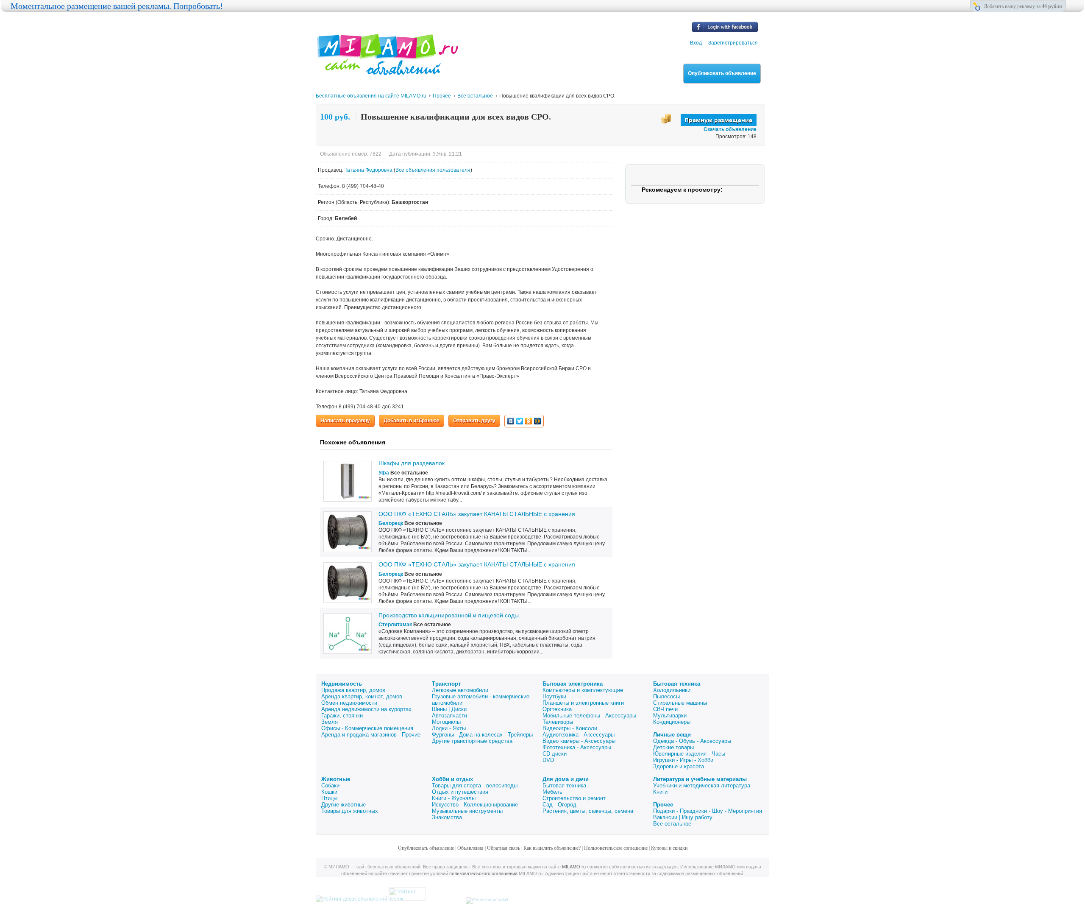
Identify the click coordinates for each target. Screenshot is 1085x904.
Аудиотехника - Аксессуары (578, 734)
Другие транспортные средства (472, 741)
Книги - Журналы (454, 798)
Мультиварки (670, 715)
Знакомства (447, 817)
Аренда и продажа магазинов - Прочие (370, 734)
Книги (660, 792)
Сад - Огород (559, 804)
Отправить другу (474, 421)
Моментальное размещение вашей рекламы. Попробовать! (117, 6)
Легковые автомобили (460, 690)
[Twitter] (519, 421)
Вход (696, 43)
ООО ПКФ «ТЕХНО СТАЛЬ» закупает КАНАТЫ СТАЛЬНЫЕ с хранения (476, 514)
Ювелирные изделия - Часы (689, 754)
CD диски (554, 754)
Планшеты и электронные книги (583, 703)
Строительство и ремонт (574, 798)
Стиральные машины (680, 703)
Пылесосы (666, 696)
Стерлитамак (395, 625)
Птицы (329, 798)
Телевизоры (557, 722)
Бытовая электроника (572, 684)
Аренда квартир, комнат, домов (361, 696)
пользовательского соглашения (483, 873)
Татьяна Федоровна (369, 170)
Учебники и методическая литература (701, 785)
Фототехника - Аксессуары (576, 747)
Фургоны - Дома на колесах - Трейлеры (482, 734)
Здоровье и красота (678, 766)
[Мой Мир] (537, 421)
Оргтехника (557, 709)
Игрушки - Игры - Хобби (683, 760)
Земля (329, 722)
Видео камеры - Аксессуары (578, 741)
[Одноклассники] (528, 421)
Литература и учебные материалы (700, 779)
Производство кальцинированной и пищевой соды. (449, 615)
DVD (548, 760)
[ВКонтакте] (510, 421)
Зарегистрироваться (733, 43)
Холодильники (671, 690)
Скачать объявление (730, 129)
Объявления (470, 848)
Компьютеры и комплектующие (582, 690)
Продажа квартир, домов (353, 690)
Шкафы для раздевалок (411, 463)
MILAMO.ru (574, 866)
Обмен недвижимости (349, 703)
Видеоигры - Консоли (569, 728)
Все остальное (672, 823)
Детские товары (673, 747)
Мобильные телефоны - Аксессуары (589, 715)
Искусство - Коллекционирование (475, 804)
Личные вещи (672, 734)
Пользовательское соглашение (616, 848)
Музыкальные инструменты (467, 811)
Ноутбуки (554, 696)
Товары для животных (349, 811)
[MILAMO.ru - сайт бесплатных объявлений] (387, 69)
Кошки (329, 792)
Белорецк (390, 523)
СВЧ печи (665, 709)
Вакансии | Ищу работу (682, 817)
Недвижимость (341, 684)
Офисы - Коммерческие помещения (367, 728)
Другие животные (343, 804)
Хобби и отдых (452, 779)
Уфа (383, 473)
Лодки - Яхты (449, 728)
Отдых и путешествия (460, 792)
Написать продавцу (345, 421)
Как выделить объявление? (552, 848)
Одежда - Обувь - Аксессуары (692, 741)
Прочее (663, 804)
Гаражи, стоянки (342, 715)
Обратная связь (503, 848)
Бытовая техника (676, 684)
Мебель (552, 792)
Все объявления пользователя (432, 170)
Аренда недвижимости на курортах (366, 709)
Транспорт (446, 684)
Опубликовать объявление (722, 73)
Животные (335, 779)
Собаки (330, 785)
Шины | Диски (449, 709)
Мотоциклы (446, 722)
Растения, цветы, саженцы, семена (587, 811)
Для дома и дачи (565, 779)
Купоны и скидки (669, 848)
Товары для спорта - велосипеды (474, 785)
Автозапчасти (449, 715)
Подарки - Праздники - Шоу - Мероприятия (707, 811)
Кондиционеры (671, 722)
